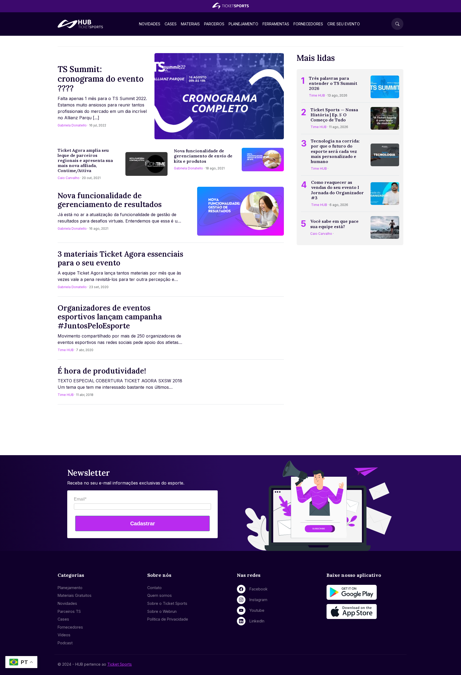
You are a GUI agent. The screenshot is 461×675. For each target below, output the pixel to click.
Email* (80, 499)
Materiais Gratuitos (75, 595)
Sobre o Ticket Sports (167, 603)
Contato (154, 587)
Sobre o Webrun (162, 611)
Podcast (65, 643)
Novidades (149, 24)
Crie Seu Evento (343, 24)
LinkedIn (256, 621)
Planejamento (243, 24)
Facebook (258, 589)
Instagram (258, 599)
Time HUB (66, 350)
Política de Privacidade (167, 619)
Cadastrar (142, 523)
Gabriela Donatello (72, 125)
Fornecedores (308, 24)
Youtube (256, 610)
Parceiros (214, 24)
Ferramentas (276, 24)
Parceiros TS (69, 611)
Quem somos (159, 595)
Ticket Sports (119, 664)
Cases (171, 24)
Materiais (190, 24)
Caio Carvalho (69, 178)
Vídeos (64, 635)
